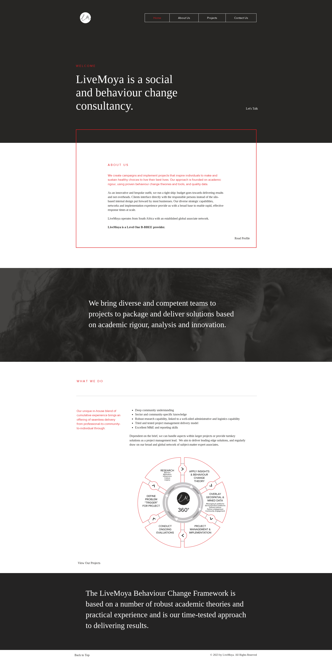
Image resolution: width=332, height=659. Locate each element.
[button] (241, 18)
